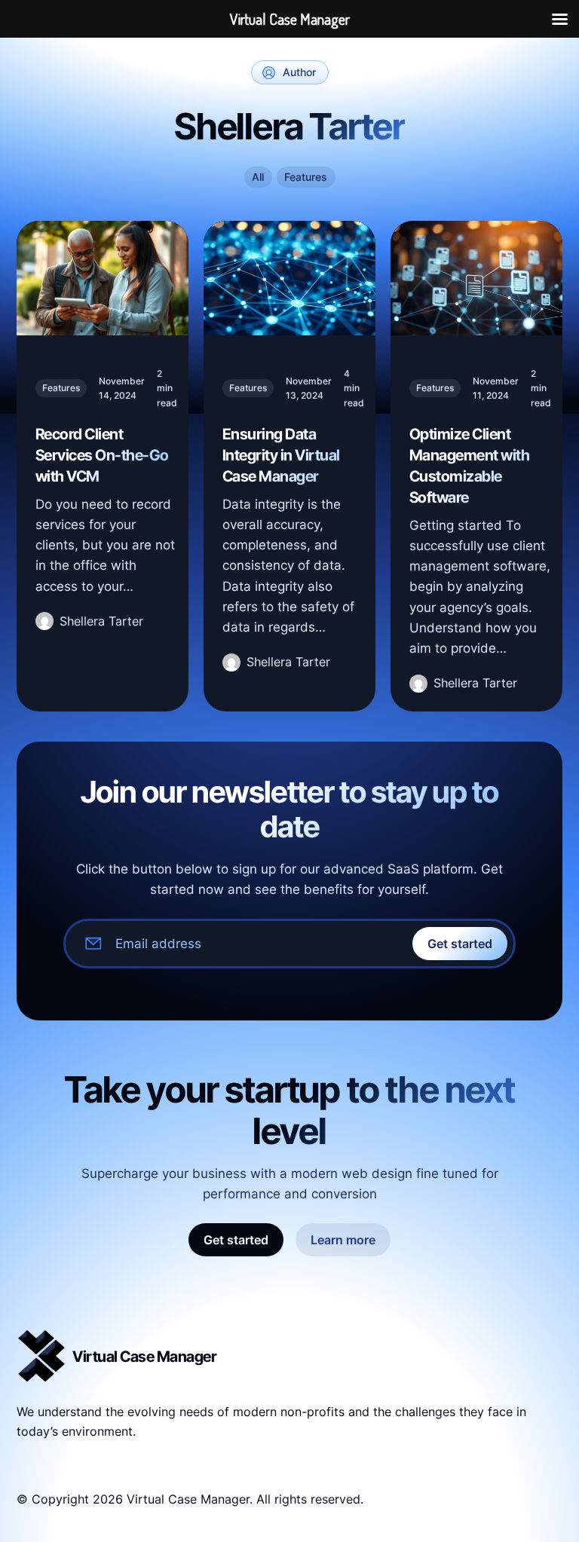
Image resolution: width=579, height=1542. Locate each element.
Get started (459, 943)
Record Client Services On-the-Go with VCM (102, 455)
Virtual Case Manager (144, 1357)
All (258, 176)
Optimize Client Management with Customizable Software (469, 465)
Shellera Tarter (101, 621)
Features (305, 176)
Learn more (343, 1239)
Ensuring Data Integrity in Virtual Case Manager (281, 455)
